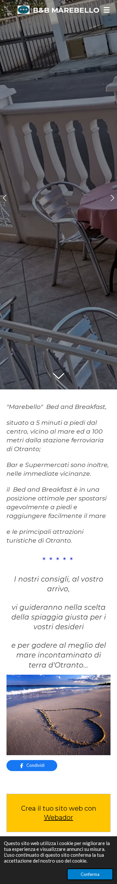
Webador (58, 817)
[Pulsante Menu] (106, 9)
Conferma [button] (90, 874)
